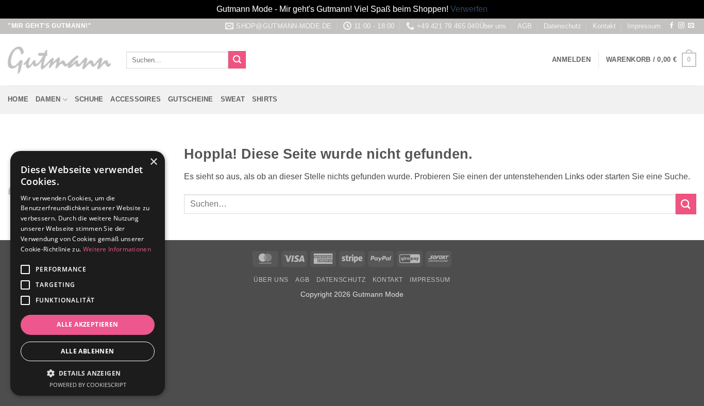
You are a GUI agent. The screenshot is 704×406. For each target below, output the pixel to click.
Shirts (265, 99)
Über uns (492, 26)
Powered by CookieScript (87, 384)
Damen (48, 99)
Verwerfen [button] (469, 9)
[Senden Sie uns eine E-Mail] (691, 25)
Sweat (233, 99)
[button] (571, 59)
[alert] (87, 273)
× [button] (153, 162)
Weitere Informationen (117, 249)
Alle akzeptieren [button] (87, 324)
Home (18, 99)
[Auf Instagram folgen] (681, 25)
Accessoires (135, 99)
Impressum (644, 26)
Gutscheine (190, 99)
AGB (524, 26)
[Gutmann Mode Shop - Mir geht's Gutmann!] (59, 60)
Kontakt (604, 26)
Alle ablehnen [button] (87, 351)
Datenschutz (562, 26)
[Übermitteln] (237, 60)
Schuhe (89, 99)
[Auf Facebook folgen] (671, 25)
